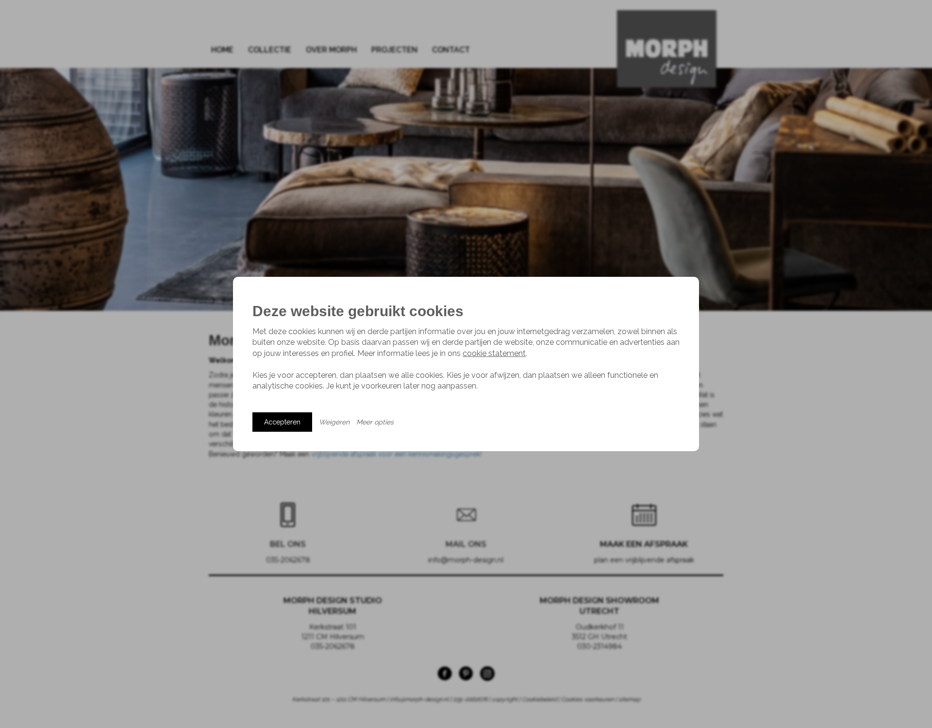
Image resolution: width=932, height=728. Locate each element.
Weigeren (334, 422)
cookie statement (494, 353)
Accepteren (282, 422)
